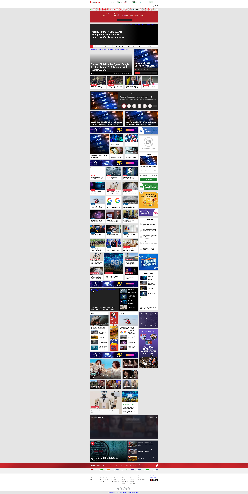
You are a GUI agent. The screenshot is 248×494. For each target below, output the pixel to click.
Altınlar (123, 476)
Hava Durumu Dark (94, 476)
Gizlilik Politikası (119, 492)
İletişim (114, 492)
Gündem (105, 6)
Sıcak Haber (133, 483)
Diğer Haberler (143, 73)
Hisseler (132, 470)
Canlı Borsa (113, 476)
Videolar (135, 6)
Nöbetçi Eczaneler (104, 479)
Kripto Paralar (154, 470)
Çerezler (124, 492)
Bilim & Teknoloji (149, 73)
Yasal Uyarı (138, 492)
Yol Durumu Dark (93, 477)
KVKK (127, 492)
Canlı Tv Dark (103, 476)
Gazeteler (147, 6)
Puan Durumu (124, 470)
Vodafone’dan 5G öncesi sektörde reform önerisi (128, 403)
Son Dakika (92, 6)
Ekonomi (112, 6)
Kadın (122, 6)
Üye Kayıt (140, 477)
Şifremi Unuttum (141, 479)
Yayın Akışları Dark (104, 477)
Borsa (91, 470)
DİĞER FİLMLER (153, 417)
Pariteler (138, 470)
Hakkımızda (110, 492)
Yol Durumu (146, 470)
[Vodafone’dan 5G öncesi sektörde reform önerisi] (130, 396)
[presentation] (156, 46)
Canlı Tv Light (92, 479)
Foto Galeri (128, 6)
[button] (91, 46)
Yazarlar (141, 6)
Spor (117, 6)
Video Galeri (132, 477)
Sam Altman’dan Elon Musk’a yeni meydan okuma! (129, 412)
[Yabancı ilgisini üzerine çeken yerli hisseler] (99, 144)
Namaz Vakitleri (99, 470)
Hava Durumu (116, 470)
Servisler (99, 6)
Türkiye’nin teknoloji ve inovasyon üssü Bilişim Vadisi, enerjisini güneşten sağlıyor (129, 407)
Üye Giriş (140, 476)
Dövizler (123, 477)
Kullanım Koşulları (132, 492)
